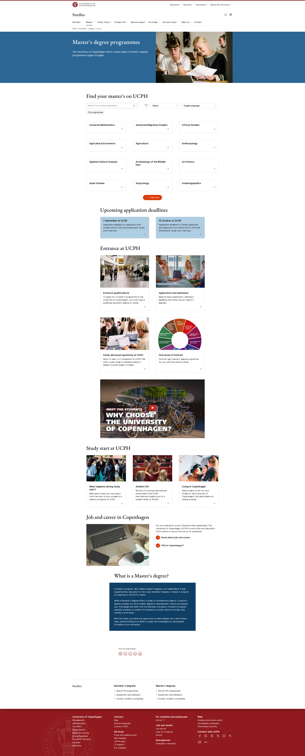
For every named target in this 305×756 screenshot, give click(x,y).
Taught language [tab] (191, 105)
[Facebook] (200, 736)
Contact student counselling (129, 699)
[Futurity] (230, 736)
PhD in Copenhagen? (172, 545)
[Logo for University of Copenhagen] (83, 4)
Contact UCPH (121, 726)
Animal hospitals (80, 736)
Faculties (76, 726)
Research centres (80, 733)
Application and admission (128, 695)
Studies (78, 14)
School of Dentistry (81, 739)
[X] (218, 736)
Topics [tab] (155, 105)
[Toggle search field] (225, 15)
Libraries (76, 742)
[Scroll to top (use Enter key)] (290, 715)
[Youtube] (224, 736)
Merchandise (120, 738)
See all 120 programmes (169, 691)
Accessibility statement (208, 723)
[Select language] (231, 15)
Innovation (201, 4)
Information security (207, 726)
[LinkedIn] (206, 736)
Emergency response (166, 743)
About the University (220, 4)
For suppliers (120, 748)
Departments (78, 729)
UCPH (74, 29)
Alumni (159, 735)
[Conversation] (200, 742)
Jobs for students (164, 732)
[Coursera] (206, 742)
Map (116, 720)
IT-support (119, 744)
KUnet (159, 720)
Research (187, 4)
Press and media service (125, 735)
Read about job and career (175, 537)
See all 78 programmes (127, 691)
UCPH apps (119, 741)
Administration (79, 723)
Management (78, 720)
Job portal (161, 728)
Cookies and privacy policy (210, 720)
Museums (76, 745)
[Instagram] (212, 736)
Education (174, 4)
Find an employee (122, 723)
